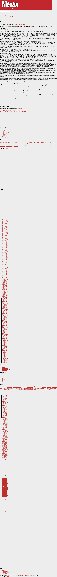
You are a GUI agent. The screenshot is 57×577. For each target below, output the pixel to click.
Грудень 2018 (4, 218)
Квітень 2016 (4, 250)
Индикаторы (9, 142)
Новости (24, 142)
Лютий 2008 (4, 280)
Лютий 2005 (4, 316)
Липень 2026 (4, 192)
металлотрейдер (46, 143)
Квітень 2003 (4, 339)
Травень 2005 (4, 313)
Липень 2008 (4, 275)
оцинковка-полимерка (22, 145)
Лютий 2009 (4, 268)
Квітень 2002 (4, 351)
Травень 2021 (4, 201)
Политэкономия (30, 142)
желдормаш (9, 143)
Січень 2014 (4, 265)
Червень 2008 (4, 276)
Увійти (3, 367)
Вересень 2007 (5, 285)
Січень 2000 (4, 360)
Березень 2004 (5, 327)
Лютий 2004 (4, 328)
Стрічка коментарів (6, 369)
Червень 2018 (4, 224)
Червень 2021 (4, 200)
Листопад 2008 (5, 271)
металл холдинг (2, 389)
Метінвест (19, 142)
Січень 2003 (4, 342)
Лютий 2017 (4, 240)
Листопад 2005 (5, 307)
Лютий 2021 (4, 204)
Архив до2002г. (3, 142)
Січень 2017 (4, 241)
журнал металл (14, 388)
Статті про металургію (6, 15)
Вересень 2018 (5, 221)
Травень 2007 (4, 289)
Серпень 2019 (4, 210)
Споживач (4, 134)
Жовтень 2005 (5, 308)
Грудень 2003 (4, 331)
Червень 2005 (4, 312)
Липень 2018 (4, 223)
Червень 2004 (4, 324)
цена (15, 146)
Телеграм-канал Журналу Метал (6, 151)
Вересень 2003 (5, 334)
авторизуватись (19, 108)
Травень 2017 (4, 237)
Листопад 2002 (5, 344)
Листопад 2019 (5, 207)
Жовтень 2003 (5, 333)
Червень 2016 (4, 248)
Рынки (12, 103)
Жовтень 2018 (5, 220)
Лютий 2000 (4, 359)
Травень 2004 (4, 325)
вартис (56, 142)
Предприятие (38, 142)
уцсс (13, 146)
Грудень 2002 (4, 343)
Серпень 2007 (4, 286)
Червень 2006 (4, 300)
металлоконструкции (40, 388)
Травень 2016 (4, 249)
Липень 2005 (4, 311)
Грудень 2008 (4, 270)
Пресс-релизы (5, 133)
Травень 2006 (4, 301)
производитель (35, 145)
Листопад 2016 (5, 243)
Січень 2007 (4, 293)
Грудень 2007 (4, 282)
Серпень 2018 (4, 222)
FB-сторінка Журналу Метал (5, 152)
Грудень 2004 (4, 318)
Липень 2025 (4, 195)
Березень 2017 (5, 239)
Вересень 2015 (5, 257)
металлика (35, 388)
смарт (43, 389)
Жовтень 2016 (5, 244)
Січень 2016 (4, 253)
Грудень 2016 (4, 242)
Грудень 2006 (4, 294)
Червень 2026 (4, 193)
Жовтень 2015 (5, 256)
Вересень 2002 (5, 346)
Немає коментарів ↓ (22, 24)
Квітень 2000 (4, 357)
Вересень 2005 (5, 309)
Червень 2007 (4, 288)
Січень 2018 (4, 229)
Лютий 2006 (4, 304)
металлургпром (53, 143)
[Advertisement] (8, 119)
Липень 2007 (4, 287)
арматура (53, 142)
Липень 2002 (4, 348)
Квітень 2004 (4, 326)
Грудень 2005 (4, 306)
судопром (47, 145)
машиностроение (31, 388)
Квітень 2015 (4, 262)
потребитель (29, 145)
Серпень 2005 (4, 310)
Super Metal (15, 24)
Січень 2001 (4, 356)
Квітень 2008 (4, 278)
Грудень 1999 (4, 361)
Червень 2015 (4, 260)
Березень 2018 (5, 227)
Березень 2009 (5, 267)
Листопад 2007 (5, 283)
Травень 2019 (4, 213)
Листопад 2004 (5, 319)
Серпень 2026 (4, 191)
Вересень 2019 (5, 209)
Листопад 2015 (5, 255)
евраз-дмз (5, 388)
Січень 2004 (4, 329)
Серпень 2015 (4, 258)
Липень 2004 (4, 323)
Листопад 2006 (5, 295)
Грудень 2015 (4, 254)
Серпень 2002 (4, 347)
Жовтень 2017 (5, 232)
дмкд (3, 388)
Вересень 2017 (5, 233)
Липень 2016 (4, 247)
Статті (7, 103)
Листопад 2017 (5, 231)
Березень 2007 (5, 291)
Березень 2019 (5, 215)
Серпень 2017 (4, 234)
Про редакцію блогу (6, 19)
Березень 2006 (5, 303)
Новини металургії (5, 14)
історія (17, 146)
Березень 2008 (5, 279)
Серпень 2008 (4, 274)
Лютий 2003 (4, 341)
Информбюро (15, 142)
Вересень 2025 (5, 194)
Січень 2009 (4, 269)
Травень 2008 (4, 277)
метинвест (6, 145)
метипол (10, 389)
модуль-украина (16, 389)
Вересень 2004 (5, 321)
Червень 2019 (4, 212)
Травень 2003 (4, 338)
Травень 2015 (4, 261)
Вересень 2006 (5, 297)
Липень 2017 (4, 235)
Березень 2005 (5, 315)
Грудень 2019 (4, 206)
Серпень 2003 (4, 335)
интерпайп (26, 143)
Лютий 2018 (4, 228)
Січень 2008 (4, 281)
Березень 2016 (5, 251)
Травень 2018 (4, 225)
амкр (51, 142)
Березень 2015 (5, 263)
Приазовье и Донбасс (4, 150)
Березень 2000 (5, 358)
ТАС (45, 142)
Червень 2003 (4, 337)
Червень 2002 (4, 349)
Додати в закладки (25, 103)
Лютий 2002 (4, 353)
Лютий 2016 (4, 252)
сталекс (45, 389)
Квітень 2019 (4, 214)
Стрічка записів (5, 368)
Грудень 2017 (4, 230)
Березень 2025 (5, 198)
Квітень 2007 (4, 290)
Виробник (4, 131)
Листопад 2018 (5, 219)
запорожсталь (19, 388)
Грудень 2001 (4, 354)
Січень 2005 (4, 317)
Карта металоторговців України (10, 16)
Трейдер (3, 136)
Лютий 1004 (4, 362)
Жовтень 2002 (5, 345)
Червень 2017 (4, 236)
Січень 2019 (4, 217)
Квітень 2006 (4, 302)
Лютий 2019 (4, 216)
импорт (22, 388)
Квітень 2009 (4, 266)
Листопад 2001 (5, 355)
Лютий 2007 (4, 292)
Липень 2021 (4, 199)
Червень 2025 (4, 196)
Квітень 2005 (4, 314)
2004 (3, 330)
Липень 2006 (4, 299)
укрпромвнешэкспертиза (9, 146)
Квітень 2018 (4, 226)
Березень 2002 (5, 352)
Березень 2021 (5, 203)
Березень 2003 (5, 340)
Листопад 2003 (5, 332)
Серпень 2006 (4, 298)
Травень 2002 (4, 350)
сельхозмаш (40, 145)
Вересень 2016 (5, 245)
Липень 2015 (4, 259)
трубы (50, 145)
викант (1, 388)
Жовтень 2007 (5, 284)
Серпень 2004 (4, 322)
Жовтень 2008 (5, 272)
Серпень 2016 (4, 246)
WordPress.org (4, 370)
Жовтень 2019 (5, 208)
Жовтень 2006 (5, 296)
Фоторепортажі (5, 18)
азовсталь (48, 142)
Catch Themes (9, 576)
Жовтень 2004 (5, 320)
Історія (3, 17)
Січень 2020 (4, 205)
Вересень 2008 (5, 273)
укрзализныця (2, 146)
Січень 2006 (4, 305)
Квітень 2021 (4, 202)
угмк (53, 145)
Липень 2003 (4, 336)
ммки (12, 145)
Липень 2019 (4, 211)
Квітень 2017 (4, 238)
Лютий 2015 (4, 264)
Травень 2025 (4, 197)
